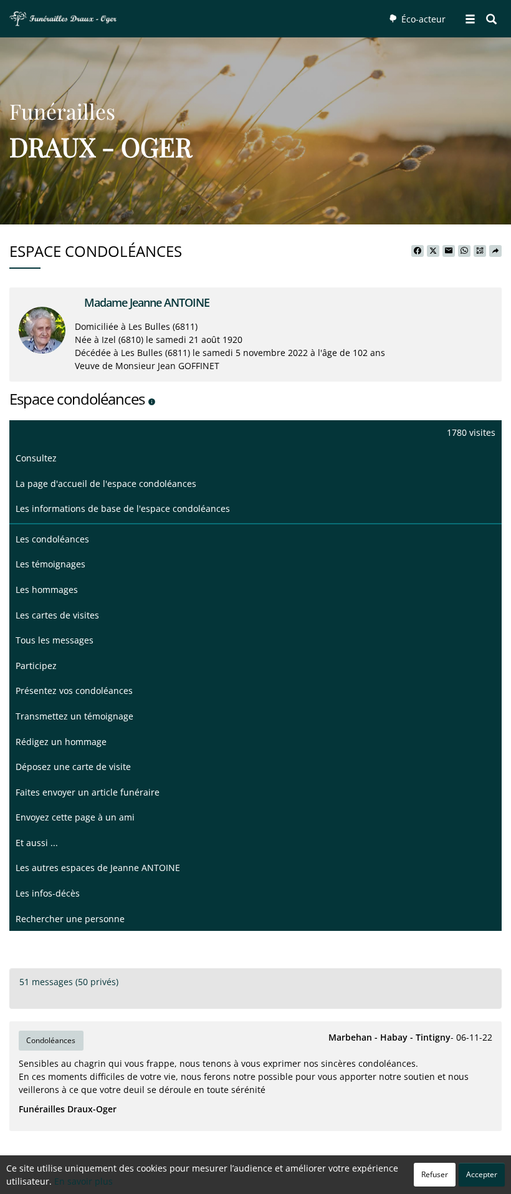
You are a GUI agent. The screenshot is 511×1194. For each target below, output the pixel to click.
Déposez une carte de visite (73, 767)
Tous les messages (54, 640)
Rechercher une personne (70, 919)
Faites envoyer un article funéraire (88, 792)
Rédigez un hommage (61, 742)
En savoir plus (83, 1181)
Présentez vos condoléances (74, 690)
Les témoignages (50, 564)
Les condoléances (52, 539)
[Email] (448, 251)
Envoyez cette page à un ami (75, 817)
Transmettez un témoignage (74, 716)
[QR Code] (480, 251)
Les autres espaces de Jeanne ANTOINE (98, 868)
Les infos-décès (48, 893)
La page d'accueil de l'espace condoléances (106, 483)
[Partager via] (495, 251)
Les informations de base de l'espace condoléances (123, 508)
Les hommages (47, 589)
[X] (433, 251)
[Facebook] (417, 251)
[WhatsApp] (464, 251)
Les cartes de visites (57, 615)
